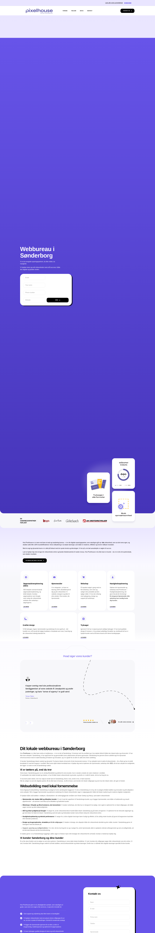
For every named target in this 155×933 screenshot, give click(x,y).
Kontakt (89, 10)
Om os (81, 10)
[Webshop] (83, 577)
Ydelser (73, 10)
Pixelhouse (26, 753)
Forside (65, 10)
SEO (111, 763)
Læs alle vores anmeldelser (114, 3)
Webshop (84, 584)
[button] (27, 722)
